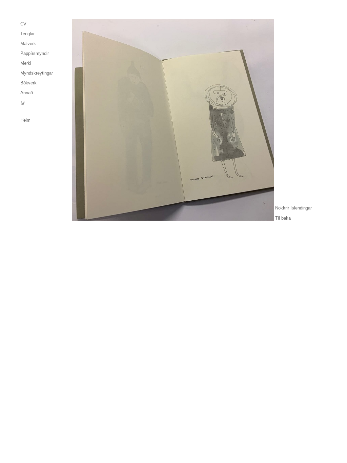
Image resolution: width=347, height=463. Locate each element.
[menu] (36, 63)
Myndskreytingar (36, 73)
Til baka (283, 218)
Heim (25, 120)
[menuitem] (36, 24)
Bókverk (28, 82)
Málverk (28, 43)
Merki (25, 63)
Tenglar (27, 33)
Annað (26, 92)
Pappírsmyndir (34, 53)
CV (23, 23)
